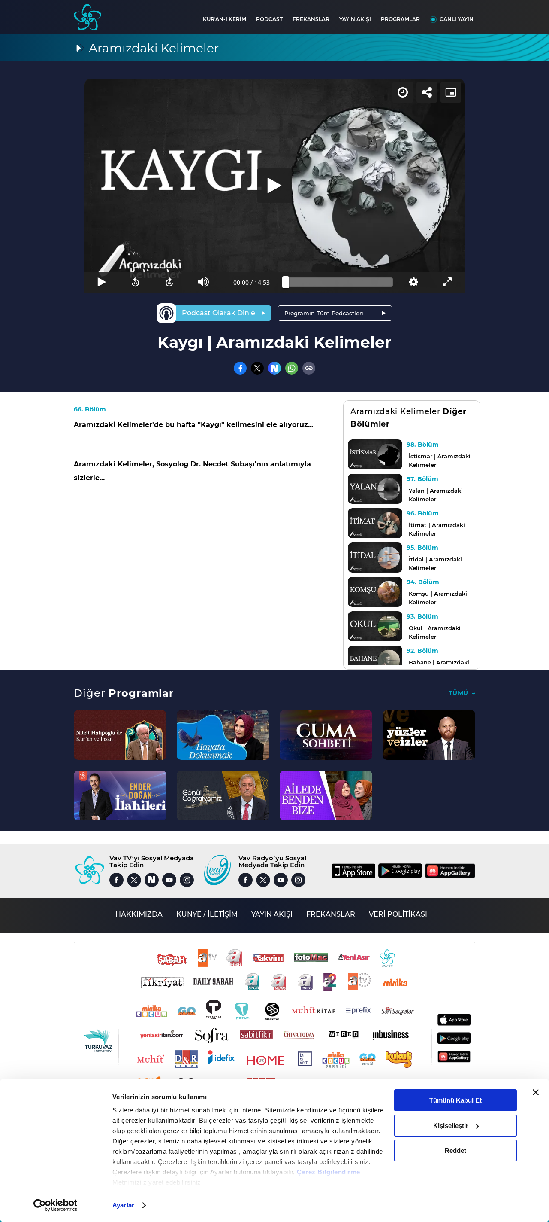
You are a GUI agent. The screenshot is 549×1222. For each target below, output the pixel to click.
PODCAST (269, 19)
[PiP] (450, 92)
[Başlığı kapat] (536, 1092)
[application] (274, 186)
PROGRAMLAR (400, 19)
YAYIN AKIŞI (355, 19)
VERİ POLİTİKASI (398, 914)
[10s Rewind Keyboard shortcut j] (135, 282)
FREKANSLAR (311, 19)
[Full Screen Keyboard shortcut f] (448, 282)
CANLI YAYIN (457, 19)
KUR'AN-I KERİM (224, 19)
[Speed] (402, 92)
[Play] (274, 185)
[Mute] (203, 282)
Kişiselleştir (450, 1125)
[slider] (339, 282)
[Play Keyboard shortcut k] (101, 282)
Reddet (455, 1150)
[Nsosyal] (274, 368)
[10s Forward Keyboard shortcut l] (170, 282)
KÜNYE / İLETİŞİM (207, 914)
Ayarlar (123, 1205)
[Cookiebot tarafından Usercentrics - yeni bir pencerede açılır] (55, 1205)
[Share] (426, 92)
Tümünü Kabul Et (455, 1100)
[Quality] (413, 282)
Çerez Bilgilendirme (328, 1172)
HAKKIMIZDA (139, 914)
